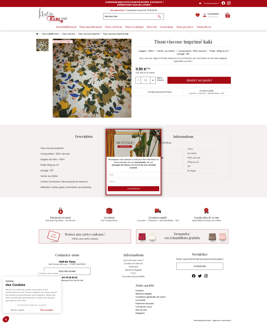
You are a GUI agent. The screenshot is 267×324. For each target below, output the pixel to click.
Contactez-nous (144, 306)
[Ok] (159, 16)
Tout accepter (46, 310)
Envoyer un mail (67, 271)
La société (140, 300)
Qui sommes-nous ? (133, 260)
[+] (152, 80)
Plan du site (141, 310)
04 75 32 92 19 (150, 10)
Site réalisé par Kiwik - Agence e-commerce (212, 320)
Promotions (41, 290)
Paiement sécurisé (145, 303)
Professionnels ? (211, 3)
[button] (6, 319)
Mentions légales (133, 270)
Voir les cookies (17, 310)
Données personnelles (133, 276)
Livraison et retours (133, 263)
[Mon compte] (204, 15)
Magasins (140, 313)
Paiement (133, 266)
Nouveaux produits (45, 293)
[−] (138, 80)
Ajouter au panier (199, 80)
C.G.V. (133, 273)
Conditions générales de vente (150, 297)
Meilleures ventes (44, 297)
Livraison (140, 290)
